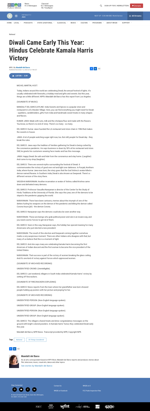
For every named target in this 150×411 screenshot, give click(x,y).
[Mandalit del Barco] (14, 361)
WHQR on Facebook (60, 391)
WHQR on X (87, 386)
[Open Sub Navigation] (21, 23)
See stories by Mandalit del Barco (36, 365)
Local (16, 23)
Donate (137, 6)
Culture (84, 23)
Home (9, 23)
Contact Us (57, 386)
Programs (97, 23)
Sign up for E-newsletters (117, 6)
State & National (44, 23)
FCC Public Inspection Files (92, 391)
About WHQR (112, 23)
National (12, 34)
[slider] (19, 16)
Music (73, 23)
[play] (9, 16)
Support (126, 23)
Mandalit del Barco (23, 67)
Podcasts (28, 23)
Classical (61, 23)
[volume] (16, 15)
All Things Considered (36, 340)
